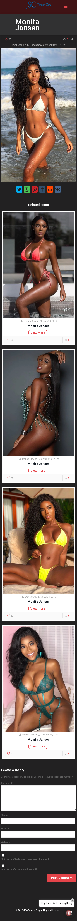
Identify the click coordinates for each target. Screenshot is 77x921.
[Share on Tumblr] (42, 189)
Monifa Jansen (39, 326)
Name (5, 815)
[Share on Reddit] (50, 189)
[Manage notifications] (68, 913)
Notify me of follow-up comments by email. (25, 859)
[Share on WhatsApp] (27, 189)
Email (5, 828)
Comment (7, 783)
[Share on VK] (58, 189)
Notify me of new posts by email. (19, 869)
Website (5, 842)
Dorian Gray (36, 45)
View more (37, 333)
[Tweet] (19, 189)
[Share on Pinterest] (35, 189)
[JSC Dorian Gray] (38, 7)
